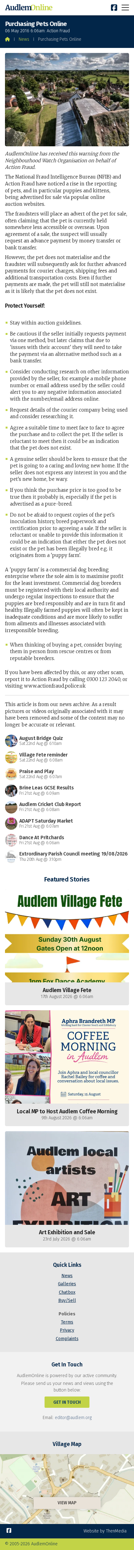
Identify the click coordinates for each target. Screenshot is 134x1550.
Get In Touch (67, 1402)
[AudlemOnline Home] (30, 7)
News (24, 39)
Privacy (67, 1330)
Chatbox (67, 1292)
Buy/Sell (67, 1300)
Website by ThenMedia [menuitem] (105, 1531)
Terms (67, 1322)
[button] (125, 7)
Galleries (67, 1284)
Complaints (67, 1338)
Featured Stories (66, 879)
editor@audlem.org (73, 1417)
